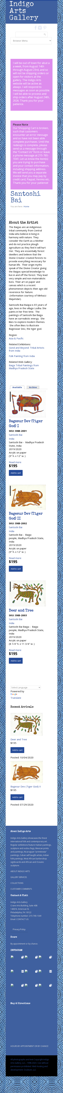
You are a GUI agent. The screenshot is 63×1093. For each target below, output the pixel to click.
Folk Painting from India (22, 356)
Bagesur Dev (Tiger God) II (25, 786)
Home (26, 206)
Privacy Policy (19, 929)
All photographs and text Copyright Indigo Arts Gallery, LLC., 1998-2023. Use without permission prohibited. (29, 1063)
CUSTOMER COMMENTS (21, 889)
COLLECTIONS (16, 883)
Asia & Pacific (16, 338)
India (11, 438)
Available (18, 387)
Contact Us (25, 152)
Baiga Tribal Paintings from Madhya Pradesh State (24, 367)
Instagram (40, 28)
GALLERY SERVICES (18, 877)
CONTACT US (22, 919)
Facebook (35, 28)
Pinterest (45, 28)
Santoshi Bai (15, 434)
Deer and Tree (21, 611)
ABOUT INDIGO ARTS (20, 871)
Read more (15, 462)
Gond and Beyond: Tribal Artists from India (26, 349)
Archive (33, 387)
